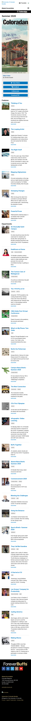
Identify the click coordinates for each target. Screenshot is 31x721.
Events (12, 447)
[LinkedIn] (8, 668)
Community (13, 389)
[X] (12, 668)
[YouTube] (21, 668)
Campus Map (20, 700)
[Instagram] (17, 668)
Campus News (14, 276)
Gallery (12, 231)
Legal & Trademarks (11, 700)
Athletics (13, 513)
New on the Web (14, 594)
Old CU (12, 105)
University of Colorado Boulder (10, 696)
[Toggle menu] (28, 8)
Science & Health (18, 252)
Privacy (3, 700)
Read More (13, 124)
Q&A (12, 252)
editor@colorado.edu (7, 687)
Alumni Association (8, 8)
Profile (12, 131)
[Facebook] (3, 668)
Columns (13, 291)
